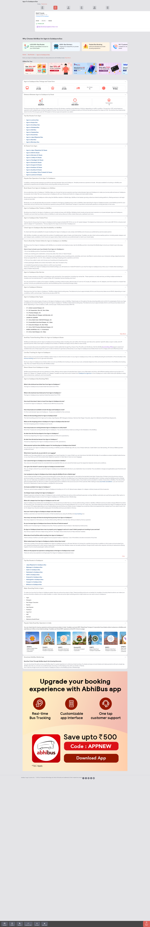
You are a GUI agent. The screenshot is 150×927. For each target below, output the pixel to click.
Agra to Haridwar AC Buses (34, 167)
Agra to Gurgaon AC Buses (34, 165)
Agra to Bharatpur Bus (32, 142)
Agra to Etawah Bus (32, 134)
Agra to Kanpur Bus (32, 122)
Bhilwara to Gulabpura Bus (34, 584)
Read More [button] (68, 57)
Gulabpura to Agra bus (85, 373)
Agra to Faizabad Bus (32, 132)
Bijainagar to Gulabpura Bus (34, 567)
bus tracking (78, 513)
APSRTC (29, 646)
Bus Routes (31, 54)
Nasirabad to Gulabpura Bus (34, 572)
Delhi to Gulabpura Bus (32, 574)
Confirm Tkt (31, 777)
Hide (123, 556)
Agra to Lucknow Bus (32, 120)
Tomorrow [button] (44, 4)
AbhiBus (23, 777)
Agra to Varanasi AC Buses (33, 162)
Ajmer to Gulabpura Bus (33, 569)
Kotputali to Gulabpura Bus (34, 577)
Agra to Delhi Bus (31, 130)
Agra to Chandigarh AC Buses (34, 160)
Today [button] (39, 4)
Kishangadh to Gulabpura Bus (34, 579)
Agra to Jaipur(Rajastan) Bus (34, 137)
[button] (42, 8)
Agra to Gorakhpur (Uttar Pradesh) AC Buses (39, 172)
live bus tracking (28, 358)
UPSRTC (123, 646)
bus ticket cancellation (106, 481)
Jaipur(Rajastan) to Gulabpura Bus (36, 564)
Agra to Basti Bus (31, 139)
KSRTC (60, 647)
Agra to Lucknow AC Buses (34, 174)
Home (24, 54)
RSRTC (107, 647)
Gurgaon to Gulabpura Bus (34, 582)
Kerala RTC (77, 647)
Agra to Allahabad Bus (32, 127)
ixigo (27, 777)
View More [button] (123, 334)
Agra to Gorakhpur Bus (33, 125)
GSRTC (91, 647)
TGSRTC (45, 647)
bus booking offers (107, 347)
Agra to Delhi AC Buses (32, 152)
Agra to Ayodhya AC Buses (34, 169)
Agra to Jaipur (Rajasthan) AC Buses (36, 150)
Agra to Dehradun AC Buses (34, 155)
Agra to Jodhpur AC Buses (34, 157)
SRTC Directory (77, 629)
